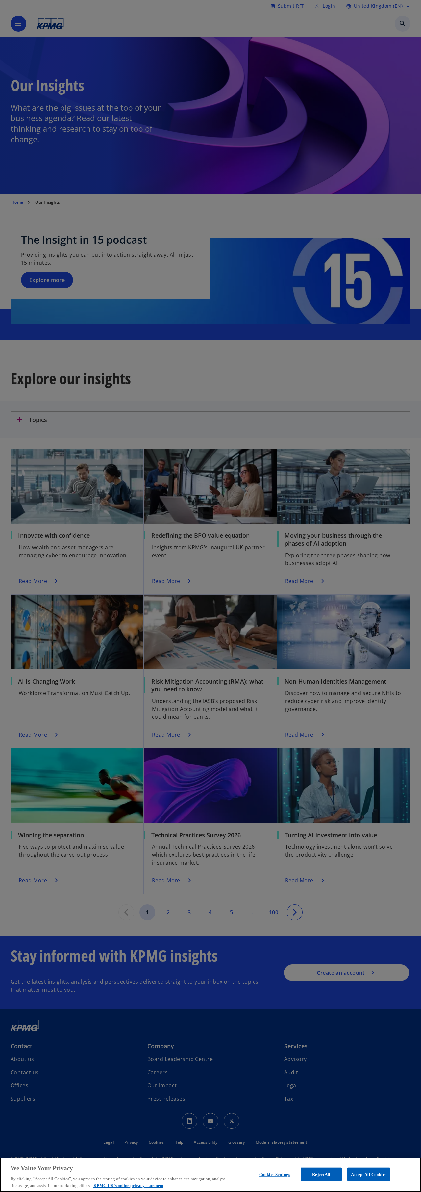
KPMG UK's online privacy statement (128, 1185)
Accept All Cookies (368, 1174)
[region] (210, 1175)
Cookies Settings (274, 1174)
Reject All (321, 1174)
